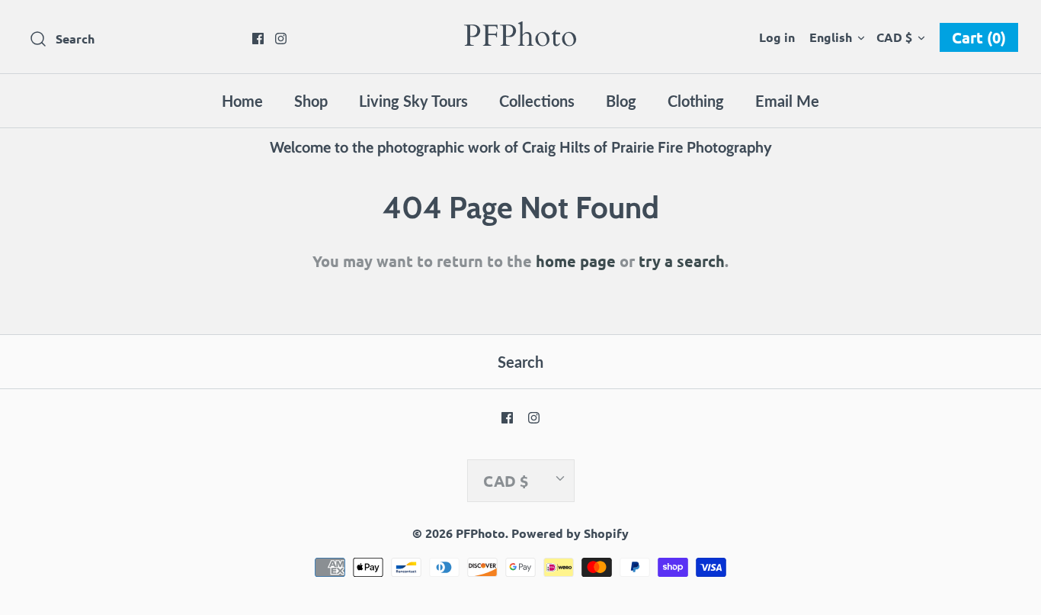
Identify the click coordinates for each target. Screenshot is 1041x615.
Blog (621, 101)
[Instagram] (281, 38)
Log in (777, 37)
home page (576, 261)
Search (520, 362)
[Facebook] (258, 38)
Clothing (696, 101)
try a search (682, 261)
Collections (537, 101)
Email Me (787, 101)
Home (242, 101)
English (830, 37)
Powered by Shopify (570, 533)
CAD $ (894, 37)
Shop (311, 101)
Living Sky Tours (413, 101)
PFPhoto (480, 533)
